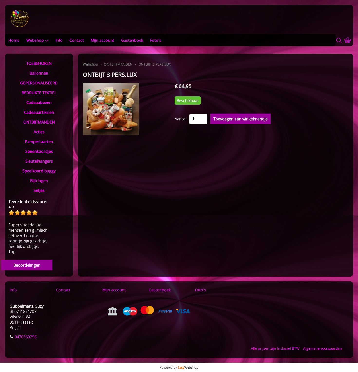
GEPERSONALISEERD (39, 83)
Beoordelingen (26, 265)
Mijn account (102, 40)
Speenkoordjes (39, 151)
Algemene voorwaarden (322, 348)
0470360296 (26, 337)
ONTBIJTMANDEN (39, 122)
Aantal (180, 119)
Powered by (179, 367)
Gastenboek (132, 40)
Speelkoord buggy (39, 171)
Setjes (39, 190)
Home (13, 40)
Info (59, 40)
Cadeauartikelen (39, 112)
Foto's (155, 40)
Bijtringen (39, 180)
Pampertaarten (39, 141)
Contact (76, 40)
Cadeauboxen (39, 102)
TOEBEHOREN (39, 63)
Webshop (35, 40)
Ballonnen (39, 73)
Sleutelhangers (39, 161)
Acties (39, 131)
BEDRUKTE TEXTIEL (39, 92)
